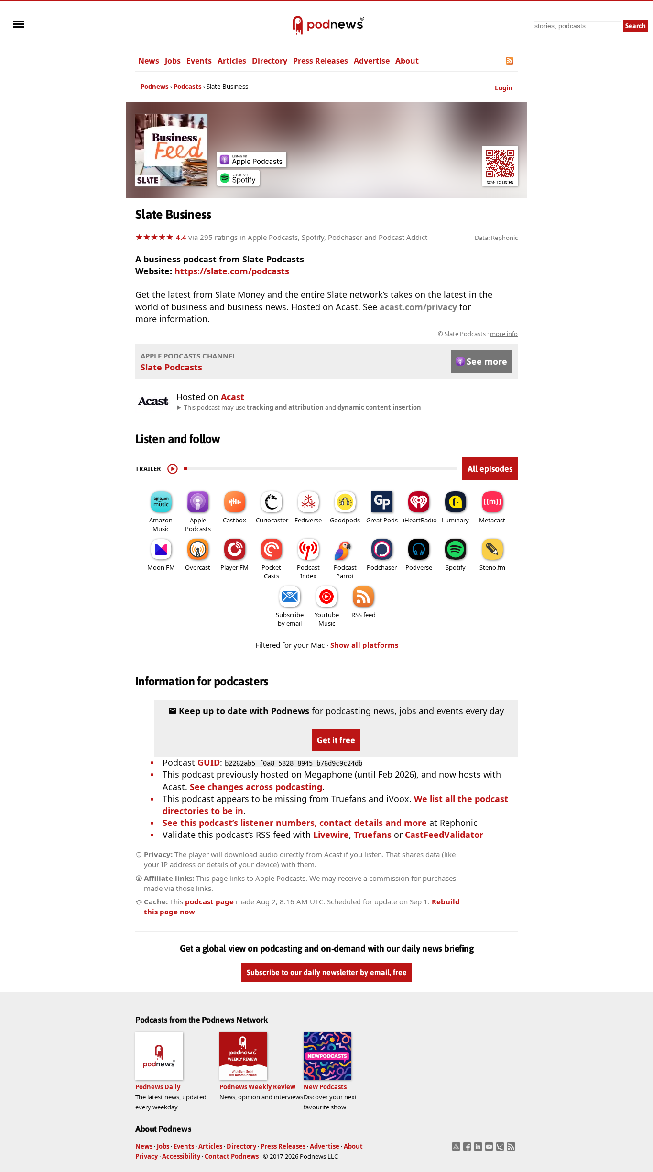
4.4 (181, 237)
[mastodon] (457, 1149)
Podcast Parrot (345, 571)
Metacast (492, 520)
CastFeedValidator (444, 834)
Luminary (455, 520)
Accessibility (181, 1156)
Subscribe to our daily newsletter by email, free (327, 972)
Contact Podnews (232, 1156)
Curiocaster (272, 520)
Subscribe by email (290, 619)
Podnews (155, 86)
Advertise (372, 60)
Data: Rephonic (496, 237)
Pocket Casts (271, 571)
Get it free (336, 740)
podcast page (209, 901)
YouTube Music (327, 619)
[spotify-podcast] (238, 182)
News (148, 60)
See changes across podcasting (256, 786)
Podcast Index (308, 571)
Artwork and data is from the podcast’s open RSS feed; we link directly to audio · (366, 333)
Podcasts (188, 86)
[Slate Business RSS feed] (510, 60)
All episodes (490, 469)
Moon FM (161, 567)
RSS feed (363, 614)
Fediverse (308, 520)
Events (199, 60)
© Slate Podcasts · (478, 333)
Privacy (146, 1156)
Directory (269, 60)
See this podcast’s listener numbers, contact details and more (295, 822)
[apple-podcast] (251, 164)
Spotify (456, 567)
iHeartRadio (420, 520)
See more (487, 361)
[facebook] (468, 1149)
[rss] (512, 1149)
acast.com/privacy (418, 307)
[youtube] (490, 1149)
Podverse (418, 567)
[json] (501, 1149)
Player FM (234, 567)
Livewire (331, 834)
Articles (232, 60)
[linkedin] (479, 1149)
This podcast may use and (302, 407)
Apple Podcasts (198, 524)
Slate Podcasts (171, 367)
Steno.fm (492, 567)
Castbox (234, 520)
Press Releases (320, 60)
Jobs (173, 60)
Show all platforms (364, 645)
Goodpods (345, 520)
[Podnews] (297, 26)
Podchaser (382, 567)
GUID (208, 762)
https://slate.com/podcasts (231, 271)
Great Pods (382, 520)
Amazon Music (161, 524)
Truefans (373, 834)
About (407, 60)
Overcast (197, 567)
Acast (232, 396)
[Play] (172, 468)
